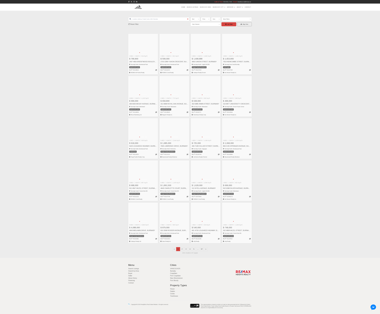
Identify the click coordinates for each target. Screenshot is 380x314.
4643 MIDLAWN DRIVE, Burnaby (142, 230)
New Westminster (176, 278)
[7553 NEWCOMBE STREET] (237, 44)
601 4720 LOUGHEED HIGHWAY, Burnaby (205, 230)
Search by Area (205, 7)
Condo (172, 293)
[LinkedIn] (137, 1)
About (239, 7)
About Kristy (132, 278)
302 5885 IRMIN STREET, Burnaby (205, 104)
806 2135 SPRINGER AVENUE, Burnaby (237, 146)
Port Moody (174, 280)
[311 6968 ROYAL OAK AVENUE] (174, 86)
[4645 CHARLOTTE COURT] (174, 170)
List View (229, 24)
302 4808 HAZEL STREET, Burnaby (237, 230)
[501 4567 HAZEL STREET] (143, 170)
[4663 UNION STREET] (205, 44)
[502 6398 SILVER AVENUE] (237, 170)
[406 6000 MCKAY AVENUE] (143, 86)
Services (230, 7)
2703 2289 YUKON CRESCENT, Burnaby (174, 62)
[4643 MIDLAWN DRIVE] (143, 213)
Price (203, 19)
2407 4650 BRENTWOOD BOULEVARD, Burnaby (143, 62)
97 (202, 249)
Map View (245, 24)
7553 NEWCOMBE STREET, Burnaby (237, 62)
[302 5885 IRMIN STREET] (205, 86)
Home (183, 7)
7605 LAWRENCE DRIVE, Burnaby (174, 146)
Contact (248, 7)
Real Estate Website (152, 304)
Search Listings (192, 7)
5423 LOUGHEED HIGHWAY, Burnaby (143, 146)
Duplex (172, 291)
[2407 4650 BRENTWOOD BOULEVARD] (143, 44)
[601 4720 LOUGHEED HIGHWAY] (205, 213)
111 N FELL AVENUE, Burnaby (204, 188)
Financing (131, 280)
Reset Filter (134, 24)
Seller (130, 276)
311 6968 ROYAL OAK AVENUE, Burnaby (174, 104)
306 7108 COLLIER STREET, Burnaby (205, 146)
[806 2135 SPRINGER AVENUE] (237, 128)
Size (214, 19)
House (172, 289)
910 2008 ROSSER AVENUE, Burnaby (174, 230)
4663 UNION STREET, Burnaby (204, 62)
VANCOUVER (175, 268)
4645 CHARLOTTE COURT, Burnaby (174, 188)
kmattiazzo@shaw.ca (244, 2)
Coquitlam (173, 273)
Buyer (130, 273)
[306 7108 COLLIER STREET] (205, 128)
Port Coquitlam (175, 276)
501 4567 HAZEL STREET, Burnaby (143, 188)
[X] (131, 1)
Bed (193, 19)
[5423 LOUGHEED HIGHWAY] (143, 128)
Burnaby (173, 271)
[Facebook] (129, 1)
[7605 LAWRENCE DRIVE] (174, 128)
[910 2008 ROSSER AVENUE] (174, 213)
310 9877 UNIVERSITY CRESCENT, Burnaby (237, 104)
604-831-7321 (227, 2)
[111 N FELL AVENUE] (205, 170)
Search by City (218, 7)
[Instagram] (134, 1)
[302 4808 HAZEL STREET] (237, 213)
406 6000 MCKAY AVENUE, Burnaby (143, 104)
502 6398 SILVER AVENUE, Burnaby (237, 188)
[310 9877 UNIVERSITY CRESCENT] (237, 86)
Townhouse (174, 296)
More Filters (226, 19)
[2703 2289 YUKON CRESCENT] (174, 44)
